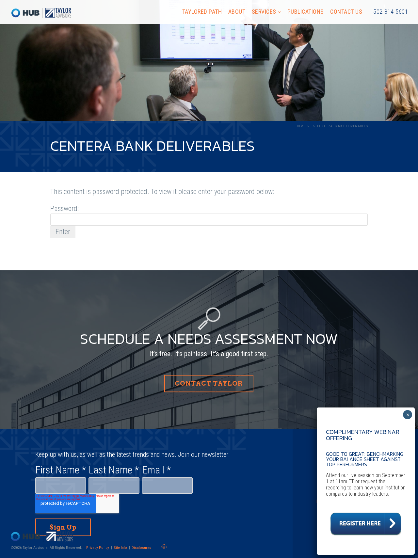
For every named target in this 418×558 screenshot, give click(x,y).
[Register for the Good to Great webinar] (366, 537)
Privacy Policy (97, 547)
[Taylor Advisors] (41, 13)
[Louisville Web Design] (164, 546)
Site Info (120, 547)
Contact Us (346, 11)
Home (301, 126)
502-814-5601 (390, 11)
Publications (305, 11)
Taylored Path (202, 11)
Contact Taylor (209, 383)
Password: (64, 208)
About (237, 11)
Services (264, 11)
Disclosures (141, 547)
